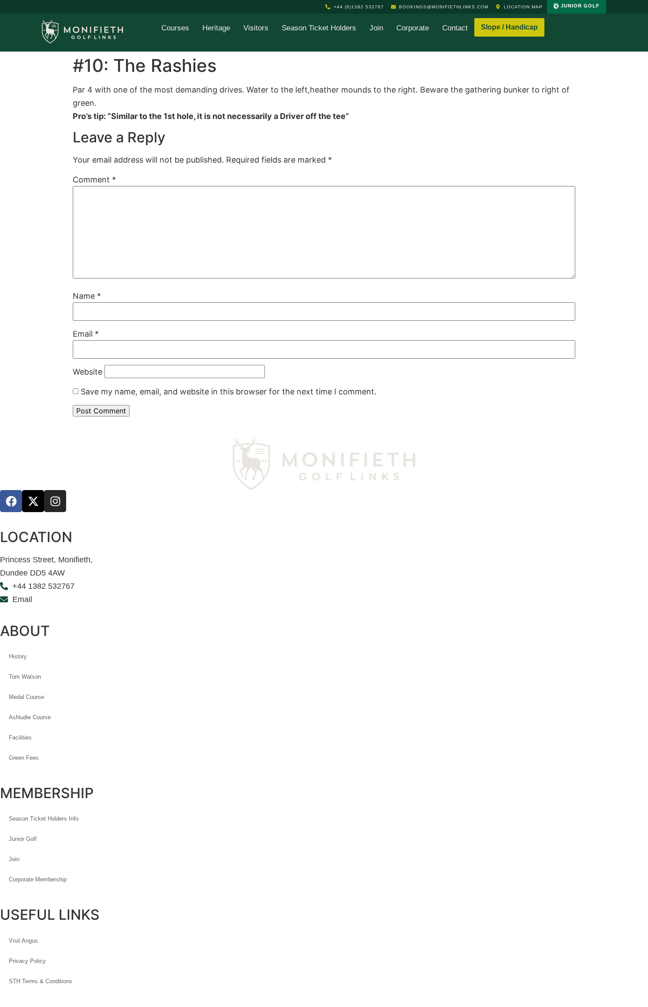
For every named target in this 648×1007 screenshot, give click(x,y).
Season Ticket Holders (319, 28)
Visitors (255, 28)
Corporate (412, 28)
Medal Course (26, 697)
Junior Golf (23, 839)
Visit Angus (23, 940)
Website (87, 372)
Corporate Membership (38, 879)
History (18, 656)
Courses (175, 28)
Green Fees (24, 757)
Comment (94, 180)
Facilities (20, 737)
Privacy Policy (27, 961)
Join (376, 28)
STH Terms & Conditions (40, 981)
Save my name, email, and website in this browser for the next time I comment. (228, 392)
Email (86, 334)
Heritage (216, 28)
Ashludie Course (30, 717)
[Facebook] (11, 501)
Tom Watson (25, 676)
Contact (455, 28)
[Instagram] (55, 501)
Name (87, 296)
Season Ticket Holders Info (43, 818)
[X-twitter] (33, 501)
